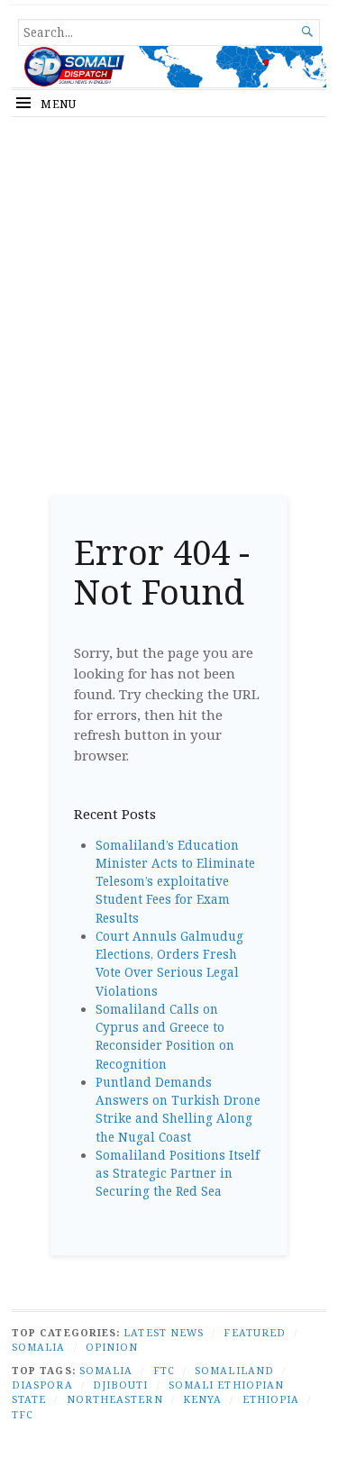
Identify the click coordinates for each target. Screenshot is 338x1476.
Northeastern (115, 1399)
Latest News (163, 1332)
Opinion (112, 1346)
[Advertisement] (169, 300)
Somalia (39, 1346)
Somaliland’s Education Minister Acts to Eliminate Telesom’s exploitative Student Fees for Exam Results (175, 881)
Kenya (202, 1399)
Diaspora (42, 1384)
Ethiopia (271, 1399)
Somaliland (234, 1370)
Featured (255, 1332)
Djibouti (121, 1384)
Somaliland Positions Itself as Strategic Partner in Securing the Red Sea (178, 1173)
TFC (22, 1414)
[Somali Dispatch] (169, 66)
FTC (164, 1370)
